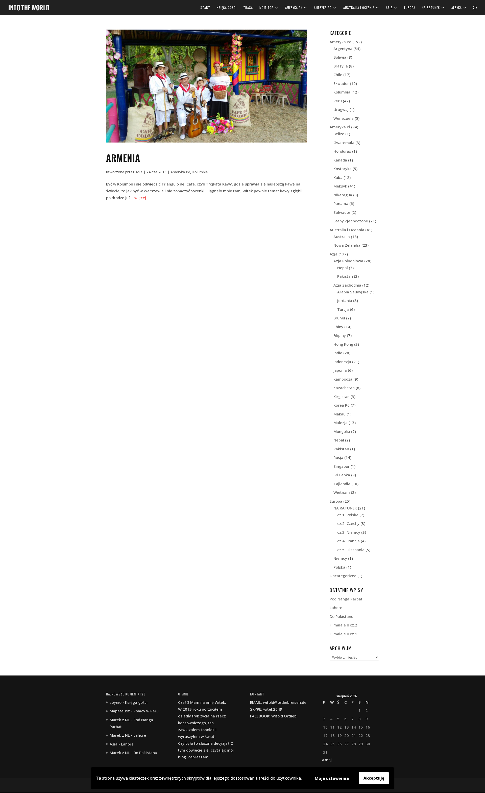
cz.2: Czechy (348, 523)
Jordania (344, 300)
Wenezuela (343, 118)
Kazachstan (344, 387)
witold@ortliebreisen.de (284, 702)
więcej (140, 197)
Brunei (339, 317)
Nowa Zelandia (346, 245)
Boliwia (339, 57)
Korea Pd (341, 405)
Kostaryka (342, 168)
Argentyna (342, 48)
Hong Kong (343, 344)
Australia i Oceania (358, 8)
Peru (337, 100)
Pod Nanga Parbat (346, 598)
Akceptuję (373, 778)
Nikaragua (342, 194)
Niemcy (340, 558)
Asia (139, 172)
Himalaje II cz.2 (343, 624)
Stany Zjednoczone (350, 220)
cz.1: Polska (347, 514)
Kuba (338, 177)
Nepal (342, 267)
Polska (339, 567)
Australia (341, 236)
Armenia (123, 157)
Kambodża (342, 379)
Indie (337, 352)
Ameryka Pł (293, 8)
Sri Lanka (341, 474)
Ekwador (341, 83)
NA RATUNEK (431, 8)
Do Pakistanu (341, 616)
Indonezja (342, 361)
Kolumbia (200, 172)
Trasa (248, 8)
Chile (337, 74)
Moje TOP (266, 8)
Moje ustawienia (332, 778)
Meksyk (340, 186)
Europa (409, 8)
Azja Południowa (348, 260)
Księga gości (227, 8)
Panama (340, 203)
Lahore (336, 607)
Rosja (338, 457)
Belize (338, 133)
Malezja (340, 422)
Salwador (341, 212)
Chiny (338, 326)
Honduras (342, 151)
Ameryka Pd (323, 8)
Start (205, 8)
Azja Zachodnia (347, 285)
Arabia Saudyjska (353, 291)
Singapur (341, 466)
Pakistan (345, 276)
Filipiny (339, 335)
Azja (389, 8)
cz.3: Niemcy (348, 532)
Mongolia (341, 431)
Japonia (340, 370)
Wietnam (341, 492)
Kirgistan (341, 396)
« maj (327, 759)
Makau (339, 413)
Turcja (343, 309)
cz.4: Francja (348, 540)
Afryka (456, 8)
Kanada (340, 159)
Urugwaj (341, 109)
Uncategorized (343, 575)
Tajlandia (341, 483)
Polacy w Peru (146, 710)
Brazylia (340, 65)
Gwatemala (343, 142)
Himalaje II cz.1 (343, 633)
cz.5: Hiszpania (351, 549)
